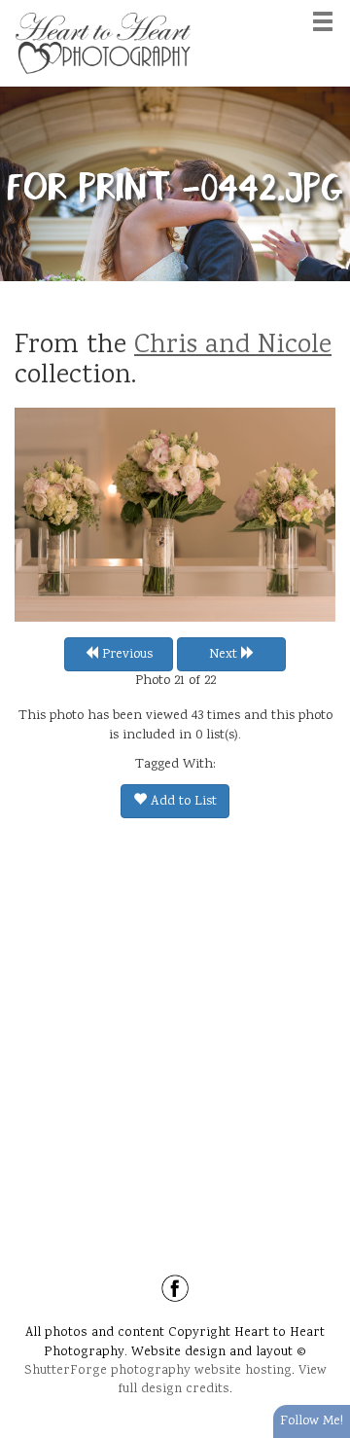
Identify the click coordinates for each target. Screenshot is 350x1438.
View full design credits (222, 1380)
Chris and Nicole (233, 346)
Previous (125, 655)
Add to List (182, 801)
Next (225, 655)
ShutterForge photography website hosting (158, 1371)
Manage (324, 10)
